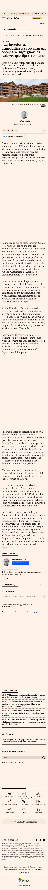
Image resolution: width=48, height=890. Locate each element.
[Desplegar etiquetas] (44, 596)
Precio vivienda (32, 596)
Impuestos (20, 35)
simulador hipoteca (24, 796)
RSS (33, 869)
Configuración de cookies (35, 867)
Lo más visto (7, 734)
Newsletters (38, 869)
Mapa (29, 869)
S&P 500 (21, 13)
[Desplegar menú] (4, 18)
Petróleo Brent (38, 13)
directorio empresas (38, 804)
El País (43, 23)
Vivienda (5, 35)
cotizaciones (10, 812)
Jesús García (24, 121)
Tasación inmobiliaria (9, 596)
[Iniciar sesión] (44, 18)
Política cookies (22, 867)
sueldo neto (38, 796)
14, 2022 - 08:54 (26, 124)
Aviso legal (13, 867)
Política (28, 35)
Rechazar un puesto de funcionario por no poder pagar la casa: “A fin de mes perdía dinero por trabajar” (23, 713)
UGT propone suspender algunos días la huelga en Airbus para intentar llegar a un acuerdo (23, 696)
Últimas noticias (38, 35)
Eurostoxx (12, 762)
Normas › (42, 585)
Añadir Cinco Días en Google (14, 136)
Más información (7, 606)
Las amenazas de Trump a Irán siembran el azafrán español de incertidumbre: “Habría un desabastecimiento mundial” (22, 704)
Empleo (12, 35)
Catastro (22, 596)
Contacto (7, 867)
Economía (9, 29)
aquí (35, 612)
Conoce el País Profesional (24, 821)
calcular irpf (9, 796)
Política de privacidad (11, 869)
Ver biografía (17, 563)
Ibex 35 (5, 13)
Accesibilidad (23, 869)
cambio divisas (24, 804)
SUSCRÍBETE (37, 18)
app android (38, 812)
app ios (24, 812)
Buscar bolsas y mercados (13, 751)
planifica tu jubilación (9, 804)
